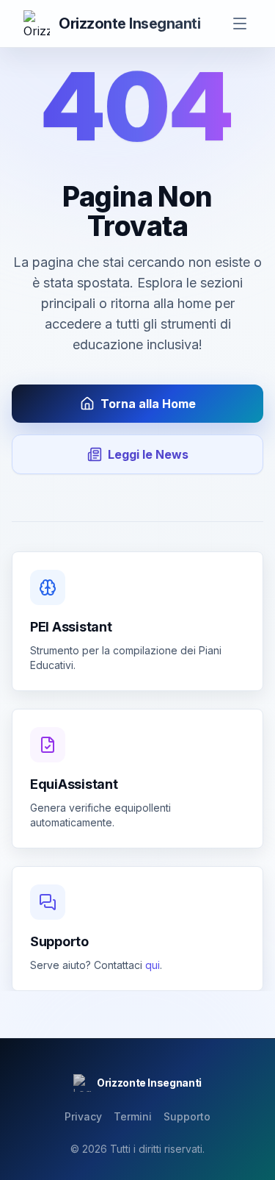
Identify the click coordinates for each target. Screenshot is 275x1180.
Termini (133, 1116)
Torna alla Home (148, 403)
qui (152, 965)
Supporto (187, 1116)
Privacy (83, 1116)
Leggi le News (148, 454)
